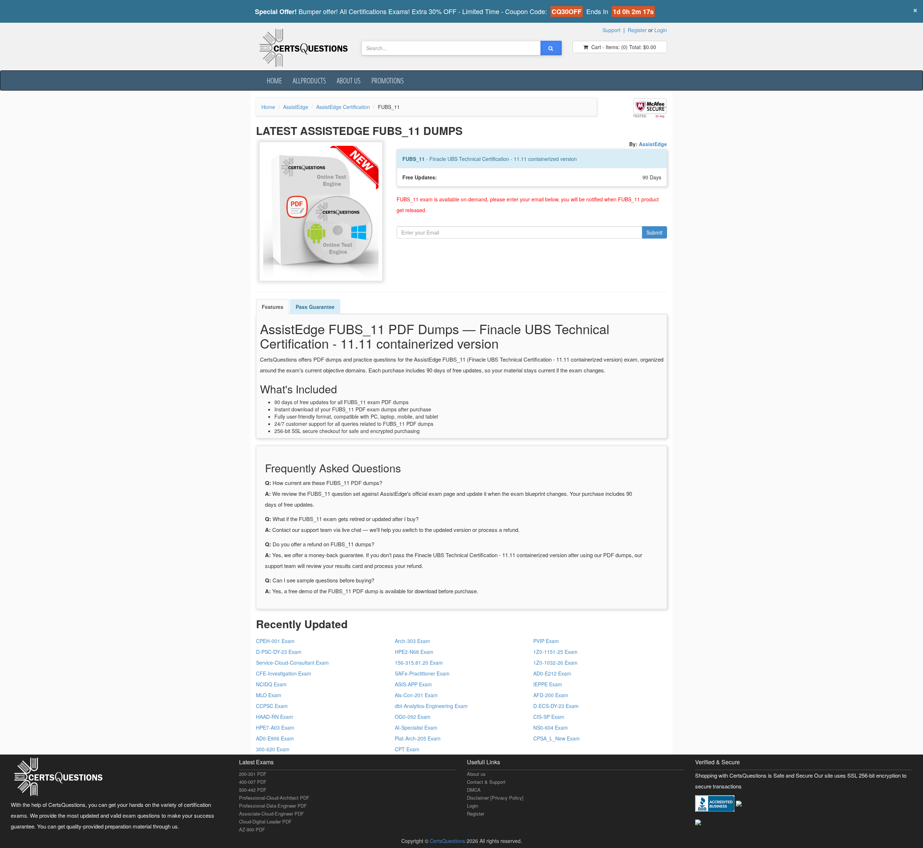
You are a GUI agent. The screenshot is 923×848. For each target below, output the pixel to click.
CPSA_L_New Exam (556, 738)
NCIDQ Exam (271, 684)
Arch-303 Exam (412, 640)
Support (611, 30)
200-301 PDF (252, 773)
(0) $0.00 (623, 47)
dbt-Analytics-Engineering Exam (431, 705)
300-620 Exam (273, 749)
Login (660, 30)
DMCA (474, 789)
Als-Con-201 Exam (416, 695)
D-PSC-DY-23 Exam (278, 651)
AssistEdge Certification (343, 106)
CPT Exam (407, 749)
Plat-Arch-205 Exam (418, 738)
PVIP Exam (546, 640)
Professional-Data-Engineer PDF (273, 805)
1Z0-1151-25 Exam (555, 651)
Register (637, 30)
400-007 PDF (252, 781)
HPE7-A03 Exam (275, 727)
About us (349, 80)
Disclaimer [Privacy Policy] (495, 797)
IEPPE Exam (547, 684)
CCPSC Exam (272, 705)
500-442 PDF (252, 789)
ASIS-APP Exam (413, 684)
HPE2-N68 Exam (414, 651)
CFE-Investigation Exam (283, 673)
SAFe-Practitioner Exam (422, 673)
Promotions (387, 80)
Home (274, 80)
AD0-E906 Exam (275, 738)
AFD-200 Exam (550, 695)
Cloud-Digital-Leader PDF (265, 821)
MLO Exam (268, 695)
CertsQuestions (448, 840)
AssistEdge (295, 106)
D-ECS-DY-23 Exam (556, 705)
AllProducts (309, 80)
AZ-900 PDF (252, 829)
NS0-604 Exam (550, 727)
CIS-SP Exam (548, 716)
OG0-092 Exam (412, 716)
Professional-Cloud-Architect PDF (274, 797)
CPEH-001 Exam (275, 640)
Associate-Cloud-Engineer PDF (271, 813)
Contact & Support (486, 781)
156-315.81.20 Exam (419, 662)
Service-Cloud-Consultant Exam (292, 662)
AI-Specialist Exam (416, 727)
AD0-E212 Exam (552, 673)
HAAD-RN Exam (274, 716)
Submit (654, 232)
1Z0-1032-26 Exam (555, 662)
